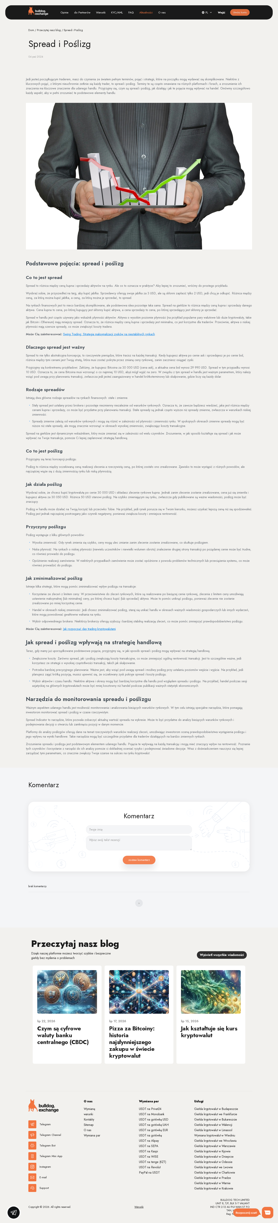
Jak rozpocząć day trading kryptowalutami (89, 629)
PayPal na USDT (149, 1172)
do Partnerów (82, 12)
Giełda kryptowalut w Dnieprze (213, 1156)
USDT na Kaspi (148, 1151)
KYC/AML (117, 12)
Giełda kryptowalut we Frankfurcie (215, 1114)
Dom (31, 30)
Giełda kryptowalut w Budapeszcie (216, 1109)
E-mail (43, 1177)
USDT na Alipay (149, 1141)
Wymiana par (92, 1135)
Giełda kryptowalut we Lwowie (213, 1167)
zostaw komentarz (139, 860)
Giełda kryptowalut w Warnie (212, 1183)
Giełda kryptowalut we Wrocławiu (215, 1141)
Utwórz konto (240, 12)
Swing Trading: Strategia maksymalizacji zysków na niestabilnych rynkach (109, 334)
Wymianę (89, 1109)
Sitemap (89, 1125)
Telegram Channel (50, 1135)
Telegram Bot (47, 1145)
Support (44, 1188)
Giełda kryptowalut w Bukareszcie (215, 1119)
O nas (162, 12)
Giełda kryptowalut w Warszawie (214, 1146)
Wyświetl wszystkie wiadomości (222, 955)
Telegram (45, 1124)
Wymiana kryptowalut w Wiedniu (214, 1135)
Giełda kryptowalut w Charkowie (214, 1172)
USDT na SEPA (148, 1146)
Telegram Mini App (51, 1156)
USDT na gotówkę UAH (154, 1125)
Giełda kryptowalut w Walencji (213, 1125)
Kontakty (89, 1119)
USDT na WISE (148, 1156)
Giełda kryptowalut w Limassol (213, 1130)
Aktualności (146, 12)
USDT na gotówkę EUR (153, 1130)
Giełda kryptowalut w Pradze (212, 1178)
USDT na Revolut (150, 1167)
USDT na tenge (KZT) (152, 1162)
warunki (88, 1114)
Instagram (45, 1166)
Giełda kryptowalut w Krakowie (213, 1188)
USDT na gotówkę (150, 1135)
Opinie (64, 12)
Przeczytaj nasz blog (49, 30)
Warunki (101, 12)
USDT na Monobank (151, 1114)
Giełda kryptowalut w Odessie (213, 1162)
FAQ (131, 12)
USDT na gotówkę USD (153, 1119)
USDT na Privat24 (150, 1109)
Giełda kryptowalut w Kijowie (212, 1151)
